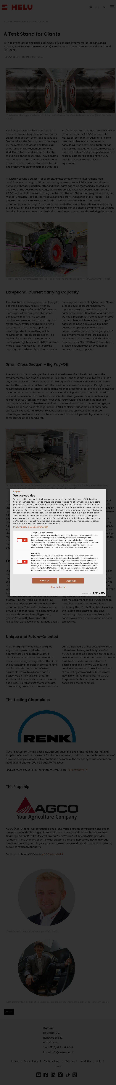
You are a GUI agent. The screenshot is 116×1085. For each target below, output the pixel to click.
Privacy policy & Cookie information (30, 527)
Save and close (58, 587)
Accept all (71, 580)
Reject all (44, 580)
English (16, 491)
